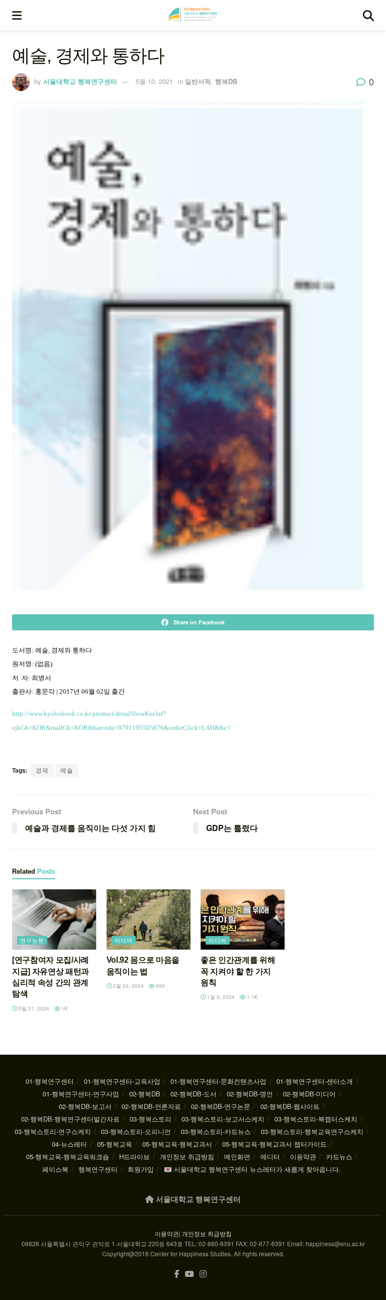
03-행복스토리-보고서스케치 (222, 1119)
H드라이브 (134, 1156)
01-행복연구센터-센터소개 (314, 1081)
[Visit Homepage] (192, 15)
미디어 (124, 940)
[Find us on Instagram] (203, 1274)
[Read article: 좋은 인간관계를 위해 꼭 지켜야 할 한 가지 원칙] (243, 919)
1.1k (251, 996)
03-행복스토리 (150, 1119)
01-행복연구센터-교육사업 (122, 1081)
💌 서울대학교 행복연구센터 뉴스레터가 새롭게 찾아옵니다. (252, 1169)
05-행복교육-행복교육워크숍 (67, 1156)
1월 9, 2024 (220, 996)
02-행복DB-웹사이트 (290, 1106)
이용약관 (303, 1156)
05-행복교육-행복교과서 (177, 1144)
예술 (66, 770)
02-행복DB (144, 1093)
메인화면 (237, 1156)
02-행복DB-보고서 (85, 1106)
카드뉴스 (339, 1156)
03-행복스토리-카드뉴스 (216, 1131)
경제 (42, 770)
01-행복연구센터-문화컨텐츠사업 (218, 1081)
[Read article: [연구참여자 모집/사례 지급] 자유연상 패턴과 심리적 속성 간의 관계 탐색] (54, 919)
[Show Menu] (17, 15)
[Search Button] (368, 15)
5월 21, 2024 (33, 1008)
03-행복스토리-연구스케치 (53, 1131)
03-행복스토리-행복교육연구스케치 (312, 1131)
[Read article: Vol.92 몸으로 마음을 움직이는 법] (149, 919)
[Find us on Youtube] (189, 1274)
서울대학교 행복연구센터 (80, 81)
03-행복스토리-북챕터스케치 (315, 1119)
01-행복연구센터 (50, 1081)
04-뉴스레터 (69, 1144)
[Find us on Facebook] (176, 1274)
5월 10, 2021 (154, 81)
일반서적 (198, 81)
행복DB (226, 81)
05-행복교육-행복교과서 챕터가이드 (274, 1144)
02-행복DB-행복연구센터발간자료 (70, 1119)
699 (159, 985)
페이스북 (55, 1169)
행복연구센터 (98, 1169)
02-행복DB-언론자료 (151, 1106)
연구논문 (32, 940)
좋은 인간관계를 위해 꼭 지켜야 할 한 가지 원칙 (238, 971)
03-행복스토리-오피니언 (136, 1131)
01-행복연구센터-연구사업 (81, 1093)
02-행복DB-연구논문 (220, 1106)
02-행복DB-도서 (193, 1093)
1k (64, 1008)
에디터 (270, 1156)
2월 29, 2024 (128, 985)
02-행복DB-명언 (250, 1093)
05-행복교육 (114, 1144)
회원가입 (141, 1169)
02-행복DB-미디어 (309, 1093)
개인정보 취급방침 (187, 1156)
